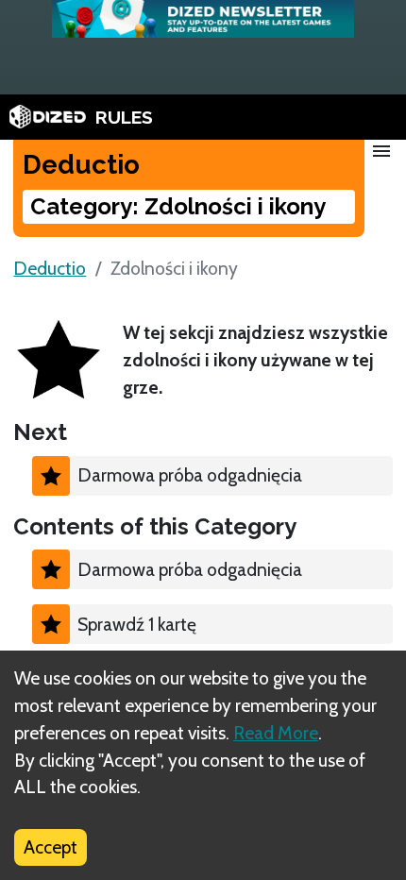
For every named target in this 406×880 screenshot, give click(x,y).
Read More (275, 732)
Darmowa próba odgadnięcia (189, 475)
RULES (124, 117)
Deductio (49, 268)
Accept (50, 847)
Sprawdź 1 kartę (136, 624)
